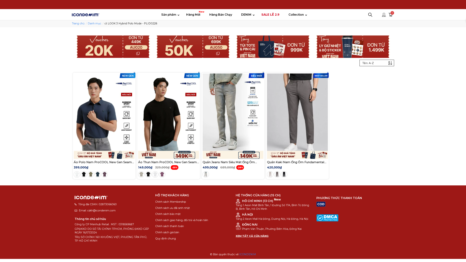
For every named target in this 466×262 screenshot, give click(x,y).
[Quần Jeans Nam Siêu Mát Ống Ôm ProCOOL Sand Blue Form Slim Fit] (233, 112)
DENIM (246, 14)
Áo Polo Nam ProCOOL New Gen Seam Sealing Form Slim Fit (103, 162)
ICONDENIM (247, 254)
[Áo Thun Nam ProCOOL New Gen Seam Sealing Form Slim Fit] (168, 112)
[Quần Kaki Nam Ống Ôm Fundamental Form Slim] (297, 112)
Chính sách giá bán (167, 232)
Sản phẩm (168, 14)
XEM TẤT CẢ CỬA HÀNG (252, 236)
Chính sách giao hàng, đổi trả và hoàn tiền (181, 220)
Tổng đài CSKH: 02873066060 (97, 204)
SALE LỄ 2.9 (270, 14)
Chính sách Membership (170, 201)
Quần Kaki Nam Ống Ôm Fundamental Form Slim (295, 162)
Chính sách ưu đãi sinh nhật (172, 208)
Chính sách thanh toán (169, 226)
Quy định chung (165, 238)
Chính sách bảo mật (168, 214)
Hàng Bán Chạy (220, 14)
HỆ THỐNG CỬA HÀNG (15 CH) (258, 195)
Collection (296, 14)
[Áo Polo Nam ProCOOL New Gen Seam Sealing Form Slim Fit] (104, 112)
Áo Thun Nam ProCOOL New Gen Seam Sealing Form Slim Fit (167, 162)
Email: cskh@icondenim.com (97, 210)
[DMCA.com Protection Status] (327, 217)
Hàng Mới (194, 13)
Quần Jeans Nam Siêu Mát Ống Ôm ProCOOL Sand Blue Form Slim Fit (229, 162)
